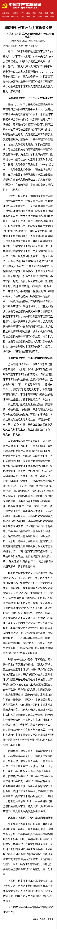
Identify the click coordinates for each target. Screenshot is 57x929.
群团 (40, 13)
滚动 (46, 17)
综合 (52, 17)
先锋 (40, 17)
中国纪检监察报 (39, 41)
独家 (46, 13)
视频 (52, 13)
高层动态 (5, 13)
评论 (28, 17)
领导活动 (14, 17)
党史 (34, 17)
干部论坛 (14, 13)
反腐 (22, 17)
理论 (28, 13)
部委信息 (5, 17)
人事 (22, 13)
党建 (34, 13)
